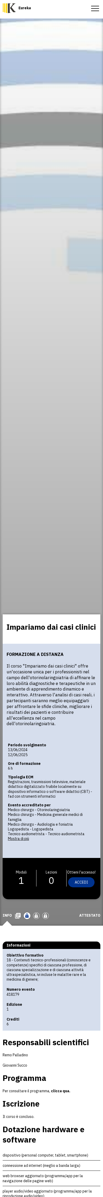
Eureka (24, 8)
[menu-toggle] (95, 8)
